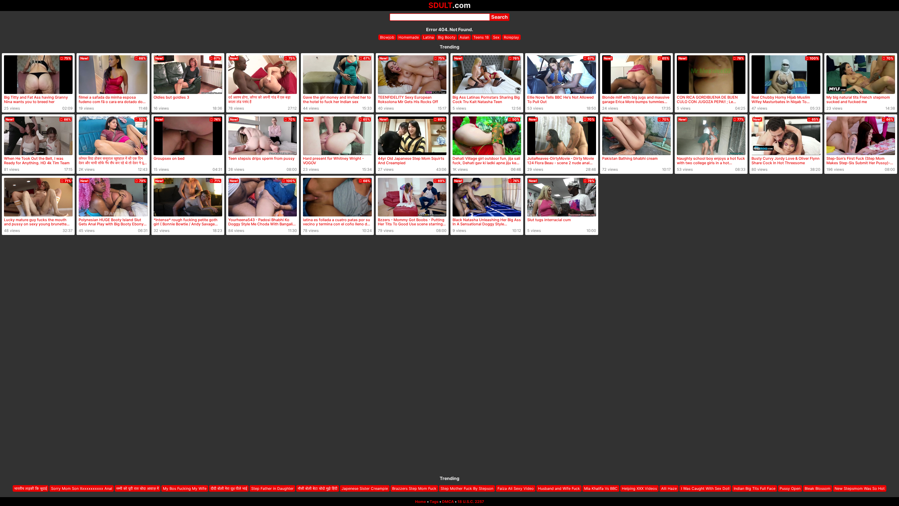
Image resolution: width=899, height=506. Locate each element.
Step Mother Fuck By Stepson (467, 488)
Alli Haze (669, 488)
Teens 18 (481, 37)
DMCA (448, 501)
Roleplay (511, 37)
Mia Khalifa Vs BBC (601, 488)
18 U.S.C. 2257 (470, 501)
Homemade (408, 37)
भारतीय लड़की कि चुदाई (30, 488)
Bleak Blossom (817, 488)
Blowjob (387, 37)
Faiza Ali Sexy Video (515, 488)
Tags (434, 501)
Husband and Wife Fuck (559, 488)
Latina (428, 37)
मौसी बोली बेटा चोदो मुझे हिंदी (317, 488)
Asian (464, 37)
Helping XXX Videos (639, 488)
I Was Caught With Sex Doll (705, 488)
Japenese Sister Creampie (365, 488)
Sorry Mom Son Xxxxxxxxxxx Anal (81, 488)
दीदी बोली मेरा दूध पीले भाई (229, 488)
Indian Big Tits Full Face (754, 488)
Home (420, 501)
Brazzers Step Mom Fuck (414, 488)
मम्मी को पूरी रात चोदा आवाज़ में (137, 488)
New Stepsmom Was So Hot (860, 488)
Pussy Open (790, 488)
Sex (496, 37)
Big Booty (446, 37)
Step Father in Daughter (272, 488)
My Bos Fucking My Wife (184, 488)
